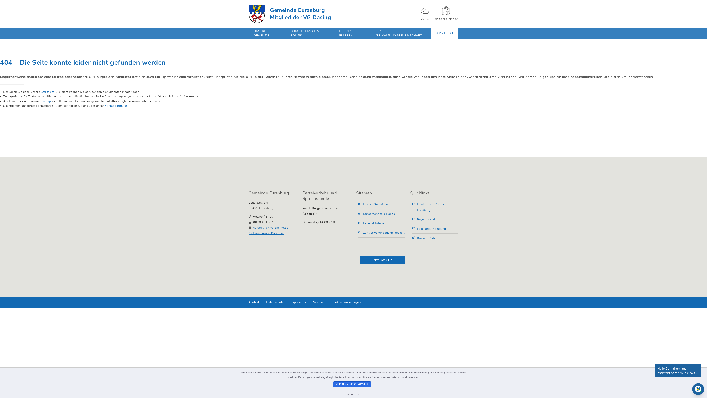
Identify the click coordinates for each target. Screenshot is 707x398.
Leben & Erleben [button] (346, 33)
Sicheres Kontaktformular (266, 233)
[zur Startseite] (257, 14)
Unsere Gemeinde (375, 205)
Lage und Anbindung (431, 229)
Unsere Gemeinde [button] (261, 33)
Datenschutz (275, 302)
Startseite (47, 92)
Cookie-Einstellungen (346, 302)
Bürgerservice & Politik (379, 214)
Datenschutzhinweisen (405, 377)
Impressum (353, 394)
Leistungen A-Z (382, 260)
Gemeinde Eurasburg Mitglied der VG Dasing (300, 13)
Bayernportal (426, 219)
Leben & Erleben (374, 223)
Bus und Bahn (427, 238)
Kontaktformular (116, 106)
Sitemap (45, 101)
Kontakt (254, 302)
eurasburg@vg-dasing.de (270, 228)
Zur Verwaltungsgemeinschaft (398, 33)
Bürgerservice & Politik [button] (305, 33)
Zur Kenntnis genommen (352, 384)
